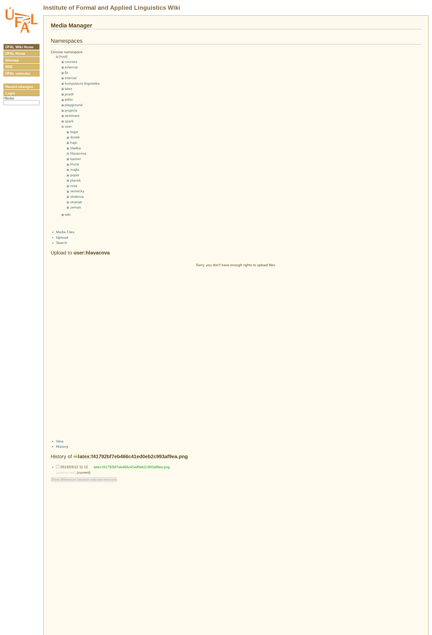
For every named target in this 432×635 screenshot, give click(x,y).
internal (70, 78)
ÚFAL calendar (17, 73)
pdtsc (69, 99)
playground (73, 105)
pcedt (69, 94)
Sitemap (12, 60)
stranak (76, 202)
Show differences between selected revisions (83, 479)
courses (71, 62)
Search (61, 243)
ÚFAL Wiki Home (19, 47)
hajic (74, 143)
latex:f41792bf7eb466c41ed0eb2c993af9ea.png (133, 456)
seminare (72, 116)
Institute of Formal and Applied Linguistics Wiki (111, 7)
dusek (75, 137)
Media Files (65, 232)
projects (71, 110)
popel (74, 175)
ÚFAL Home (15, 53)
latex (68, 89)
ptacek (75, 180)
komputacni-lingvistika (82, 83)
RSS (8, 67)
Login (10, 93)
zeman (75, 207)
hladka (75, 148)
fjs (66, 72)
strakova (77, 197)
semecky (77, 191)
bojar (74, 132)
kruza (74, 164)
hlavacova (78, 153)
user (68, 126)
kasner (75, 159)
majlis (74, 170)
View (60, 441)
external (71, 67)
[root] (63, 56)
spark (69, 121)
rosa (73, 186)
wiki (67, 214)
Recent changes (19, 87)
